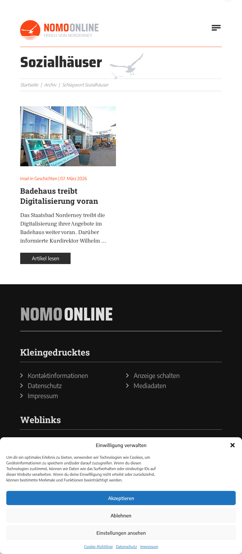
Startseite (29, 84)
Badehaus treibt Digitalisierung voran (59, 196)
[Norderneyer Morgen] (59, 30)
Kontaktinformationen (58, 375)
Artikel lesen (45, 258)
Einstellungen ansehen (121, 533)
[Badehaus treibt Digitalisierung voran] (68, 136)
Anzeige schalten (157, 375)
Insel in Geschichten (38, 178)
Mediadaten (150, 385)
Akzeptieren (121, 498)
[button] (232, 445)
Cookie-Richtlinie (98, 546)
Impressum (149, 546)
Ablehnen (121, 515)
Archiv (50, 84)
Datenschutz (126, 546)
